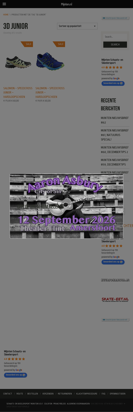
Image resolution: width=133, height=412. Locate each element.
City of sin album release (40, 207)
